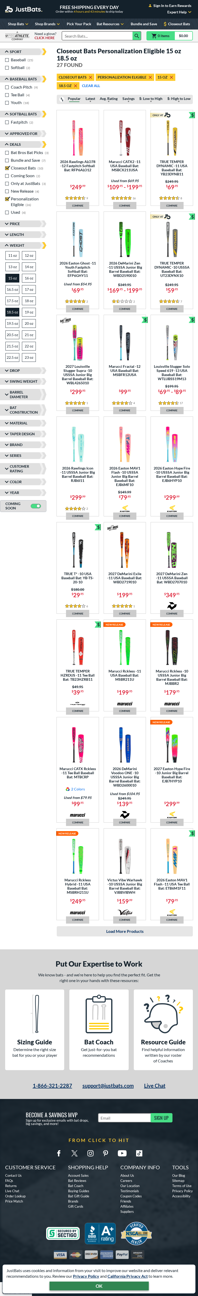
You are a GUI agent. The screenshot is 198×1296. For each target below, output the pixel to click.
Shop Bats (16, 24)
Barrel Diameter (19, 394)
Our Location (129, 1186)
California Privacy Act (128, 1276)
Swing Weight (23, 381)
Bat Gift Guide (78, 1196)
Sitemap (178, 1181)
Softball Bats (23, 114)
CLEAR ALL (91, 85)
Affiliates (127, 1206)
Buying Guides (78, 1191)
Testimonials (129, 1191)
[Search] (137, 35)
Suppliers (127, 1211)
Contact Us (13, 1175)
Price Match (14, 1201)
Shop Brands (45, 24)
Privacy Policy (86, 1276)
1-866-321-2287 (52, 1085)
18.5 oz (65, 85)
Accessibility (181, 1196)
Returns (11, 1186)
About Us (127, 1175)
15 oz (163, 77)
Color (16, 482)
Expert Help (177, 12)
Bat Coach (75, 1186)
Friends (125, 1201)
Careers (126, 1181)
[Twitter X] (74, 1153)
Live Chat (155, 1085)
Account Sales (78, 1175)
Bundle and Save (144, 24)
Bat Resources (108, 24)
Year (14, 492)
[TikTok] (139, 1153)
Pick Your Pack (79, 24)
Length (17, 234)
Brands (73, 1201)
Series (15, 455)
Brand (16, 444)
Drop (15, 370)
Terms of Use (182, 1186)
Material (18, 423)
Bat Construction (24, 409)
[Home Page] (23, 9)
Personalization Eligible (122, 77)
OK (99, 1286)
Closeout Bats (179, 24)
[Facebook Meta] (59, 1153)
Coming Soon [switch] (12, 505)
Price (15, 223)
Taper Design (22, 434)
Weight (17, 245)
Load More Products (125, 931)
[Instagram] (90, 1153)
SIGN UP (161, 1117)
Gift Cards (75, 1206)
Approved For (23, 133)
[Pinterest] (105, 1153)
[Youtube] (122, 1153)
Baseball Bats (23, 79)
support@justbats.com (108, 1085)
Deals (15, 144)
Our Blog (178, 1175)
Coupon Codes (131, 1196)
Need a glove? (45, 36)
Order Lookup (15, 1196)
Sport (15, 51)
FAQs (9, 1181)
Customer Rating (19, 468)
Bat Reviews (77, 1181)
